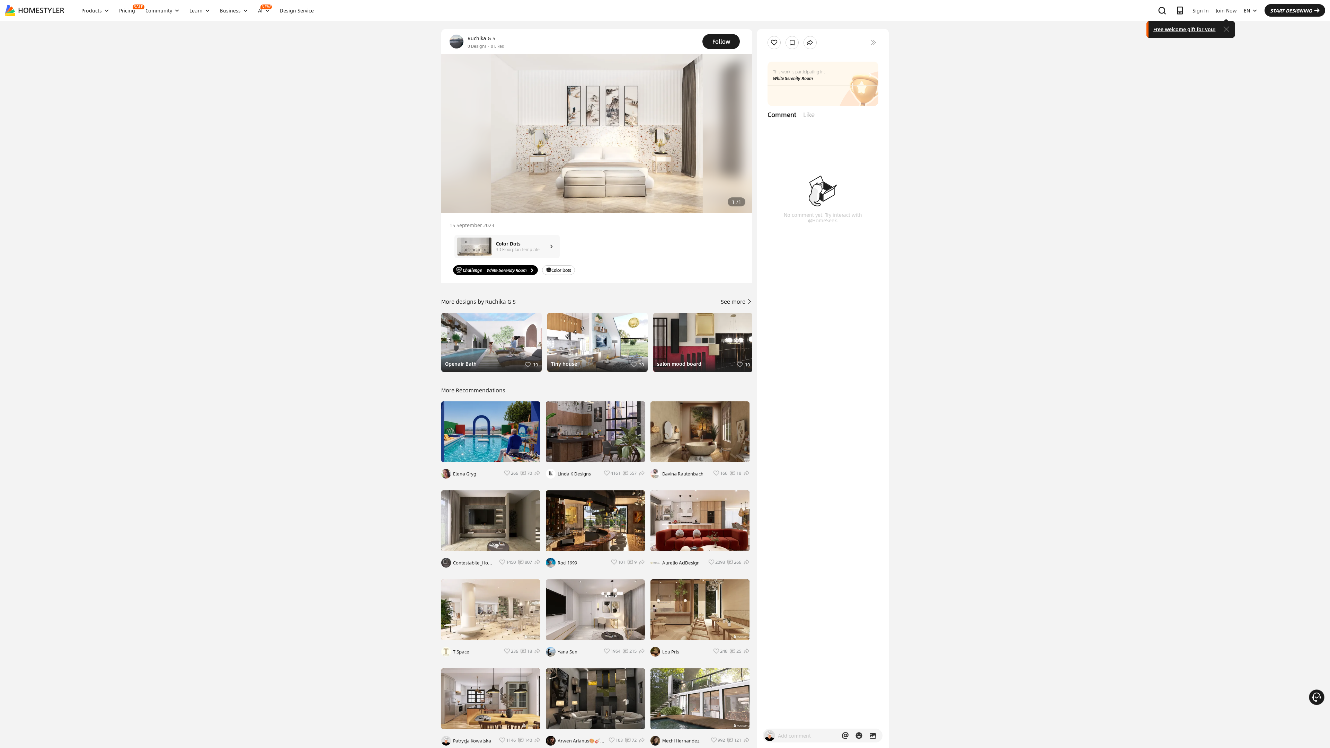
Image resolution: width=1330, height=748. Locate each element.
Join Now (1226, 10)
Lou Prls (670, 651)
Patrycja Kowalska (472, 740)
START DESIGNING (1291, 10)
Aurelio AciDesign (681, 562)
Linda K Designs (574, 473)
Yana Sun (567, 651)
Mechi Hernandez (681, 740)
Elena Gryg (464, 473)
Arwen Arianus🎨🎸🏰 (579, 740)
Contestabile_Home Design (474, 562)
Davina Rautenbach (682, 473)
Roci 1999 (567, 562)
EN (1247, 10)
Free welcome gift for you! (1184, 29)
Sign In (1200, 10)
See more (734, 301)
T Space (461, 651)
